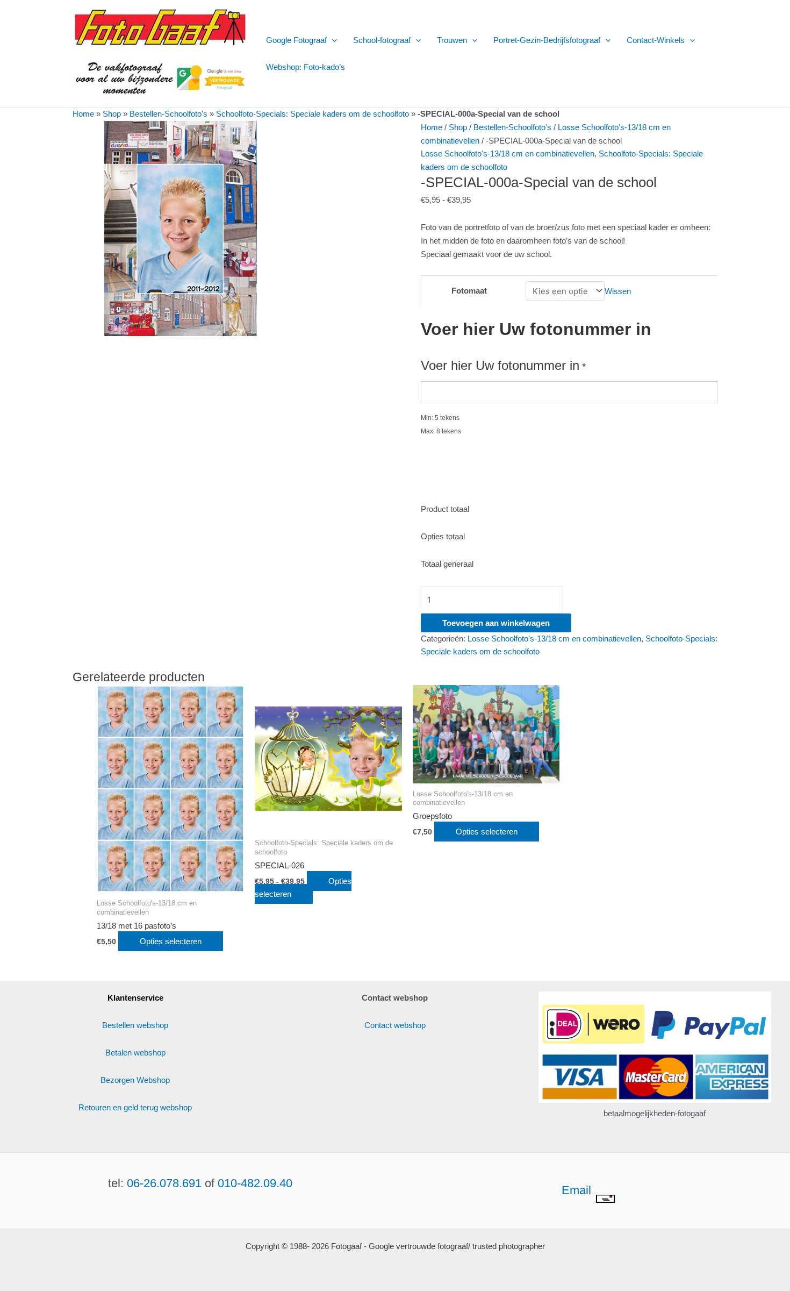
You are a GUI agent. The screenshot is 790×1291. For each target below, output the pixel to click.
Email (578, 1190)
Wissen (618, 291)
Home (83, 113)
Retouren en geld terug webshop (135, 1107)
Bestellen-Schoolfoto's (168, 113)
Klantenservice (135, 997)
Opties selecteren (171, 941)
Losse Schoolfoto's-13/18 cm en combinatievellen (507, 153)
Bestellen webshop (135, 1025)
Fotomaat (469, 290)
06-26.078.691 (164, 1183)
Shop (112, 113)
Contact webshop (395, 1025)
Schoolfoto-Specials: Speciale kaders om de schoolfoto (312, 113)
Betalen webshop (135, 1052)
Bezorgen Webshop (135, 1080)
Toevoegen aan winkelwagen (496, 622)
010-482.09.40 (255, 1183)
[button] (332, 40)
